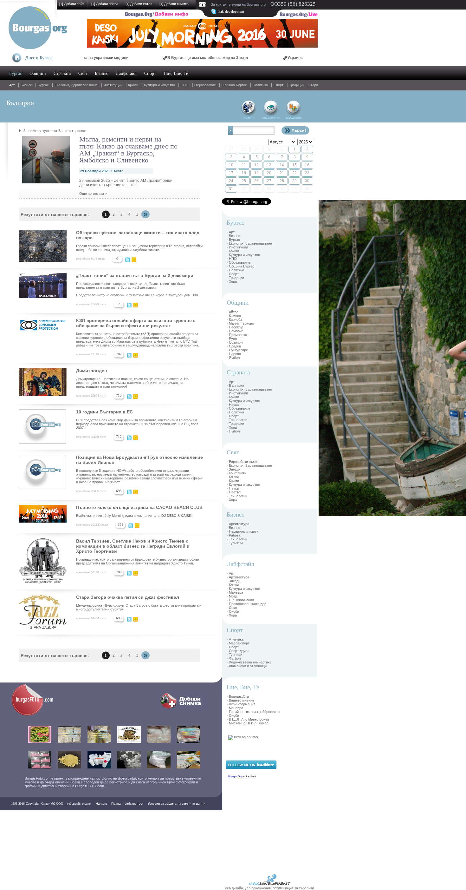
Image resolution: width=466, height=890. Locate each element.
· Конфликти (236, 473)
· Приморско (237, 335)
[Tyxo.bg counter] (243, 737)
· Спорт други (238, 651)
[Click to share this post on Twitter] (127, 261)
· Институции (237, 247)
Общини (37, 73)
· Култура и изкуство (243, 255)
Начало (101, 803)
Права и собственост (127, 803)
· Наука (233, 404)
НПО (185, 85)
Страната (62, 73)
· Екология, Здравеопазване (249, 243)
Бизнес (101, 73)
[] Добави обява (104, 4)
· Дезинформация (241, 704)
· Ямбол (233, 357)
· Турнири (234, 654)
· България (235, 385)
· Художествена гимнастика (249, 662)
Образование (205, 85)
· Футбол (234, 658)
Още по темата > (93, 193)
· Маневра (235, 592)
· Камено (234, 316)
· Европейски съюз (242, 462)
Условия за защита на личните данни (176, 803)
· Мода (232, 596)
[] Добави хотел (139, 4)
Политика (260, 85)
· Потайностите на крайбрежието (253, 712)
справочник (271, 117)
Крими (133, 85)
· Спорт (233, 274)
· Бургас (233, 239)
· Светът (234, 492)
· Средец (234, 346)
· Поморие (235, 331)
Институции (112, 85)
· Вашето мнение (240, 700)
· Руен (232, 338)
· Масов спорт (238, 643)
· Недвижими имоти (242, 531)
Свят (82, 73)
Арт (12, 85)
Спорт (150, 73)
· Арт (231, 232)
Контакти (20, 816)
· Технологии (237, 420)
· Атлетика (235, 639)
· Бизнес (233, 236)
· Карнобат (235, 319)
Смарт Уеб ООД (52, 803)
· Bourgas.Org (238, 696)
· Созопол (235, 342)
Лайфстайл (126, 73)
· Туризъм (235, 543)
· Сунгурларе (237, 350)
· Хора (232, 281)
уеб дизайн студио (78, 803)
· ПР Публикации (240, 600)
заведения (293, 117)
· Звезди (233, 469)
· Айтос (232, 312)
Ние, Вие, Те (176, 73)
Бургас (15, 73)
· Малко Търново (240, 323)
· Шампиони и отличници (247, 666)
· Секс (232, 608)
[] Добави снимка (174, 4)
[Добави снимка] (182, 709)
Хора (314, 85)
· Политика (235, 270)
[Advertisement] (338, 295)
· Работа (233, 535)
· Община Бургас (240, 266)
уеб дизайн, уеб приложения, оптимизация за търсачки (269, 888)
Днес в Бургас (38, 58)
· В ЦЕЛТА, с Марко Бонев (248, 719)
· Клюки (233, 477)
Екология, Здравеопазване (76, 85)
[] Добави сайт (71, 4)
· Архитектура (238, 524)
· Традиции (235, 278)
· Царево (234, 354)
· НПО (232, 258)
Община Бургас (234, 85)
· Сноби (233, 611)
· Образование (238, 262)
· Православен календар (246, 604)
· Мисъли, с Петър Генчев (248, 723)
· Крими (233, 251)
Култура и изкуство (159, 85)
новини (249, 117)
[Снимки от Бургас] (36, 715)
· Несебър (235, 327)
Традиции (296, 85)
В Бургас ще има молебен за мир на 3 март (178, 58)
